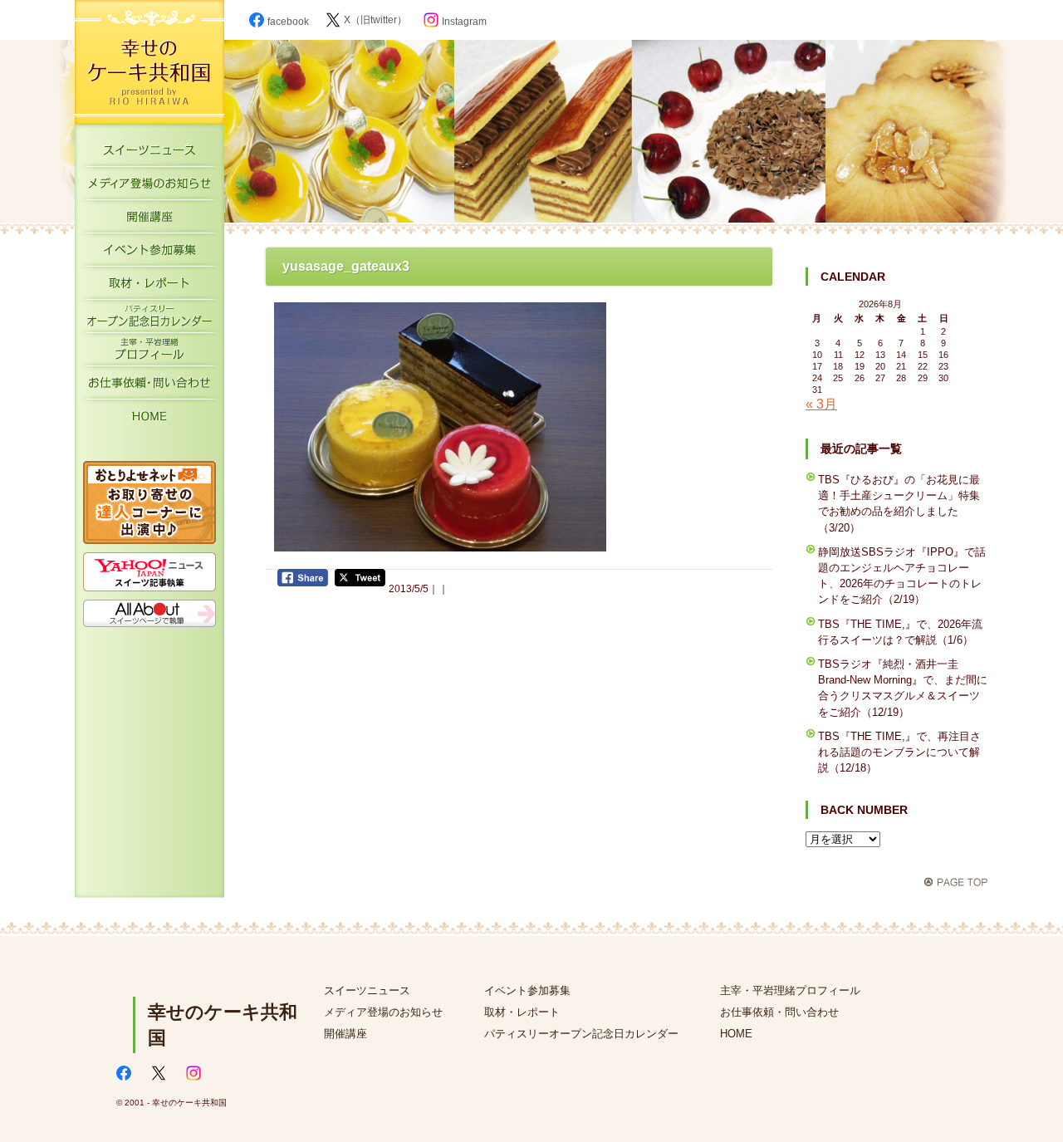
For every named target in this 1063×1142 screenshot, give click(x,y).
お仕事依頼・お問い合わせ (149, 386)
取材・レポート (149, 286)
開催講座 (149, 220)
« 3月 (821, 404)
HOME (149, 419)
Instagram (464, 21)
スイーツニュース (149, 153)
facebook (288, 21)
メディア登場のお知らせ (149, 186)
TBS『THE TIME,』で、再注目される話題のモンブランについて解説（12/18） (899, 752)
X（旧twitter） (375, 20)
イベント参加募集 (149, 253)
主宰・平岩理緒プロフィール (149, 353)
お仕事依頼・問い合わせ (779, 1012)
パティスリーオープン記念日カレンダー (149, 319)
